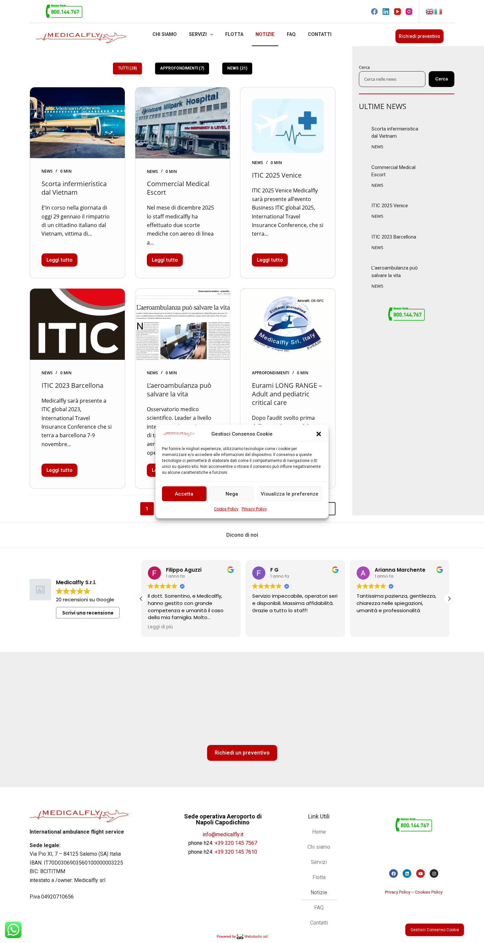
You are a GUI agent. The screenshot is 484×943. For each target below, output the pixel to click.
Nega (232, 494)
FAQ (291, 34)
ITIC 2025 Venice (277, 175)
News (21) (237, 68)
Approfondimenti (270, 373)
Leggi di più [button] (160, 627)
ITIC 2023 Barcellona (72, 385)
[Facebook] (374, 11)
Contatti (320, 34)
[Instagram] (409, 11)
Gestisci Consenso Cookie (435, 930)
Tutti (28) (127, 68)
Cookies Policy (429, 892)
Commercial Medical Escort (178, 188)
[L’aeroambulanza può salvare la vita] (182, 324)
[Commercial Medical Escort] (182, 122)
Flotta (234, 34)
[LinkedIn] (386, 11)
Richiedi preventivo (419, 36)
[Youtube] (420, 873)
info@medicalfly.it (222, 834)
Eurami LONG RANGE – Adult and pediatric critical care (287, 394)
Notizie (265, 34)
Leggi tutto (61, 258)
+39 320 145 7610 (236, 852)
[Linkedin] (407, 873)
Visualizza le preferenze (289, 494)
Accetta (184, 494)
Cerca (364, 67)
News (47, 171)
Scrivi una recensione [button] (88, 613)
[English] (430, 11)
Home (319, 832)
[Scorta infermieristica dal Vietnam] (77, 122)
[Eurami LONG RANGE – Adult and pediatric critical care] (287, 324)
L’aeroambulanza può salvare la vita (179, 389)
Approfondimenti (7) (182, 68)
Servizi (198, 34)
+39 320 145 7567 (236, 843)
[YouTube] (397, 11)
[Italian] (438, 11)
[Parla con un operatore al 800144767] (64, 11)
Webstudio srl (255, 936)
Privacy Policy (254, 509)
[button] (318, 434)
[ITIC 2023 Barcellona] (77, 324)
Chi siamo (164, 34)
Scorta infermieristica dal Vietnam (74, 188)
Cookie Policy (226, 509)
